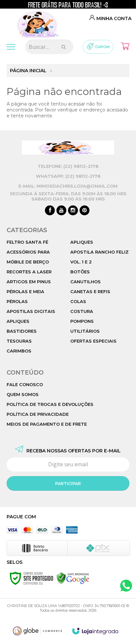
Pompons (82, 321)
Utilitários (85, 331)
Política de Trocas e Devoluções (50, 404)
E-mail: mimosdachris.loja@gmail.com (68, 186)
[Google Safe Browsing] (72, 578)
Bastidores (22, 331)
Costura (81, 311)
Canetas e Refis (90, 291)
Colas (78, 301)
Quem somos (23, 394)
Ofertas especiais (93, 341)
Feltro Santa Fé (27, 242)
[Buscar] (63, 47)
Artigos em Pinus (29, 281)
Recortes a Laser (29, 271)
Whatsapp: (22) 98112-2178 (68, 176)
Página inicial (28, 71)
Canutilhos (85, 281)
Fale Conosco (25, 384)
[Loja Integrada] (95, 631)
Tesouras (19, 341)
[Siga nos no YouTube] (61, 210)
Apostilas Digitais (31, 311)
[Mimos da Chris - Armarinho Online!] (39, 22)
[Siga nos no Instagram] (73, 210)
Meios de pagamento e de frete (47, 424)
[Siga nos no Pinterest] (84, 210)
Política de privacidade (38, 414)
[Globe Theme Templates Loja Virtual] (37, 630)
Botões (80, 271)
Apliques (18, 321)
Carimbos (19, 350)
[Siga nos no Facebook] (50, 210)
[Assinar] (68, 483)
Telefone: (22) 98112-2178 (68, 166)
